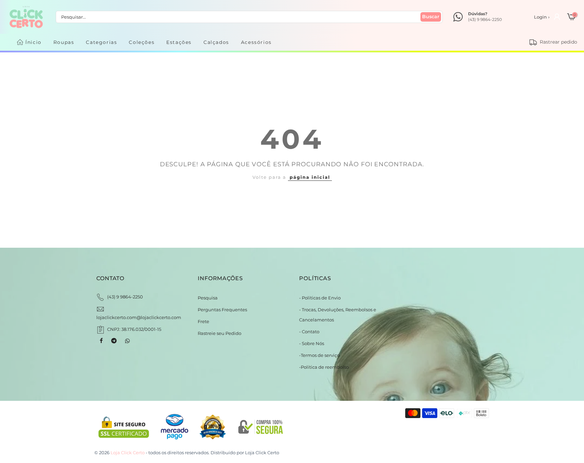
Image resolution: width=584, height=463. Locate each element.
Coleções (141, 42)
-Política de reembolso (324, 367)
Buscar (430, 17)
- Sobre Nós (311, 343)
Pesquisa (208, 297)
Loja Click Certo (262, 452)
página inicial (310, 177)
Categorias (101, 42)
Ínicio (33, 42)
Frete (203, 321)
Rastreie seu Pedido (219, 333)
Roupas (63, 42)
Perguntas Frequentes (222, 309)
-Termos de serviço (319, 355)
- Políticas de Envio (320, 297)
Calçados (216, 42)
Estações (179, 42)
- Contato (309, 331)
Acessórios (256, 42)
